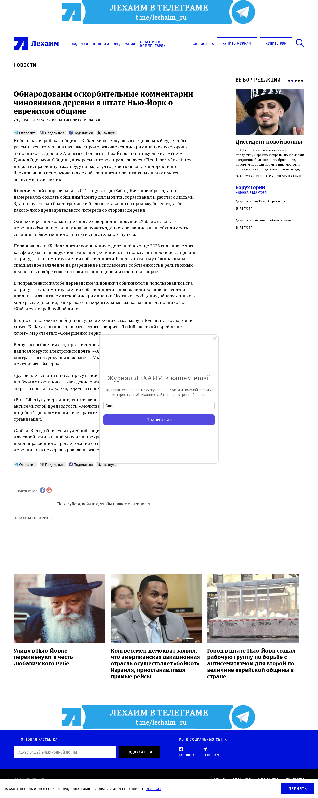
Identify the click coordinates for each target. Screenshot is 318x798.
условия (153, 789)
